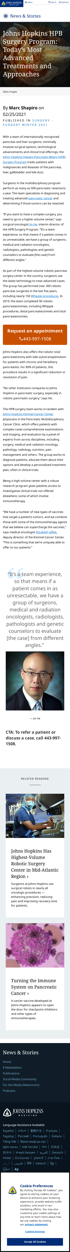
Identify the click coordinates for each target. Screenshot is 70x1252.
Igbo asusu (10, 1147)
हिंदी (29, 1163)
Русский (23, 1136)
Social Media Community (19, 1079)
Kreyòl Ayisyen (25, 1152)
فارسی (18, 1163)
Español (8, 1131)
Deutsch (57, 1152)
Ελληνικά (22, 1158)
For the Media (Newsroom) (21, 1085)
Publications (11, 1073)
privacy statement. (36, 1224)
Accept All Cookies (35, 1241)
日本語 (55, 1147)
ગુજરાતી (38, 1158)
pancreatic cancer (40, 198)
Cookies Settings (35, 1231)
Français (51, 1131)
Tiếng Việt (9, 1141)
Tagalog (8, 1136)
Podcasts (9, 1091)
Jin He (33, 224)
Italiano (57, 1136)
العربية (44, 1152)
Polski (7, 1158)
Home (7, 1062)
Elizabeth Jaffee (46, 532)
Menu (28, 2)
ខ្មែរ (52, 1163)
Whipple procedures (45, 296)
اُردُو (6, 1163)
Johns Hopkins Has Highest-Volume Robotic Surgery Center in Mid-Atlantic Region (35, 863)
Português (40, 1136)
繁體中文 (36, 1131)
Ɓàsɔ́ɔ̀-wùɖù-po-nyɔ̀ (33, 1141)
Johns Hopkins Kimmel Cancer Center (28, 414)
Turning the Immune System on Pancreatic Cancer (34, 986)
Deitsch (41, 1163)
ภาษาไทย (54, 1158)
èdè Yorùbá (30, 1147)
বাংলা (44, 1147)
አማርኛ (22, 1131)
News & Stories (25, 16)
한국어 (7, 1152)
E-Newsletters (12, 1067)
